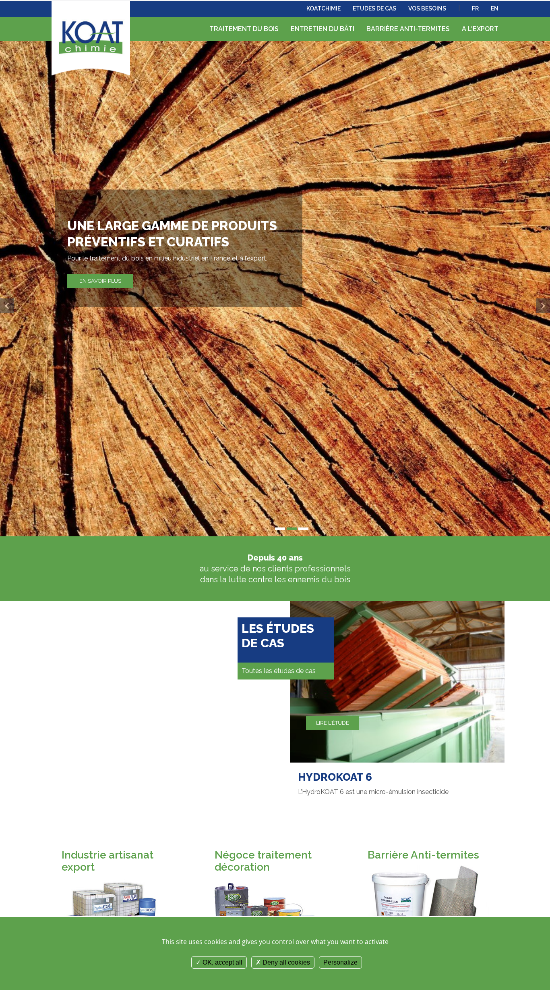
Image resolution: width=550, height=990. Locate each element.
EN (494, 8)
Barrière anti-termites (408, 29)
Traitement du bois (244, 29)
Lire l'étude (332, 723)
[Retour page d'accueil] (91, 36)
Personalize (340, 962)
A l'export (480, 29)
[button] (7, 305)
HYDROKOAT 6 (335, 777)
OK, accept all (221, 962)
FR (475, 8)
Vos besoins (427, 8)
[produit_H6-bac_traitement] (397, 681)
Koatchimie (323, 8)
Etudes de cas (374, 8)
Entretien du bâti (322, 29)
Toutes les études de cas (279, 671)
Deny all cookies (285, 962)
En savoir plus (100, 281)
